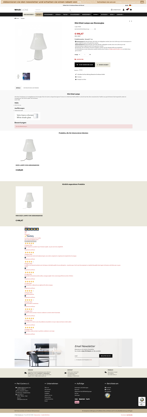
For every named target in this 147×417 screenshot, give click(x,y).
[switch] (141, 404)
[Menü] (144, 398)
